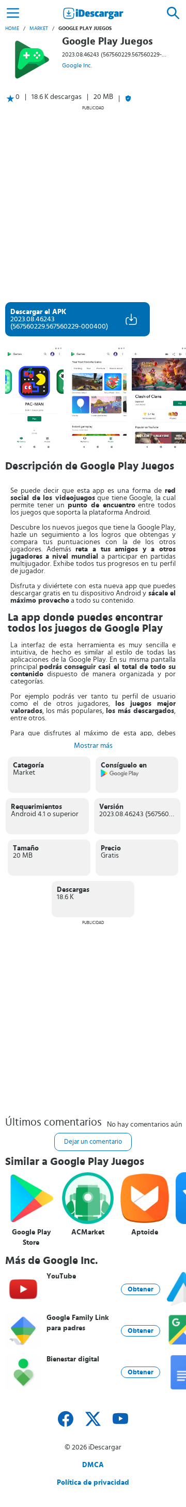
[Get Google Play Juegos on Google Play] (120, 775)
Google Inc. (77, 65)
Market (38, 28)
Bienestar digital (73, 1359)
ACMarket (87, 1232)
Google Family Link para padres (78, 1323)
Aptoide (144, 1232)
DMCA (93, 1465)
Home (12, 28)
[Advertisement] (93, 203)
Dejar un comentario (93, 1142)
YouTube (61, 1276)
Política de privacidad (93, 1482)
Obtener (140, 1289)
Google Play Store (31, 1237)
